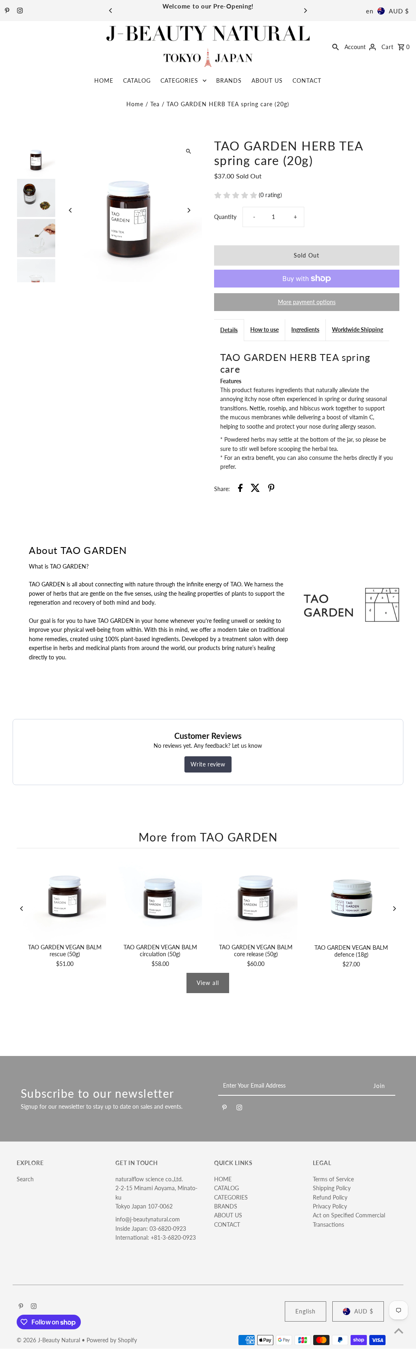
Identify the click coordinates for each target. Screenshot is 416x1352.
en (369, 11)
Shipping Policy (332, 1188)
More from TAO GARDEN (208, 837)
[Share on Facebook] (240, 489)
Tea (155, 104)
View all (208, 982)
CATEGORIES (179, 80)
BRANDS (229, 80)
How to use (264, 329)
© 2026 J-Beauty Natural (49, 1340)
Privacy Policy (330, 1206)
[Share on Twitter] (255, 489)
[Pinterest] (6, 11)
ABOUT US (267, 80)
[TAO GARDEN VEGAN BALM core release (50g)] (255, 898)
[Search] (335, 46)
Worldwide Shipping (357, 329)
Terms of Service (333, 1179)
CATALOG (137, 80)
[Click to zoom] (189, 151)
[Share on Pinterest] (271, 489)
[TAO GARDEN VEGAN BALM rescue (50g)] (64, 898)
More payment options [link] (307, 301)
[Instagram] (19, 11)
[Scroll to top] (399, 1331)
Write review (208, 764)
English (305, 1311)
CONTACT (306, 80)
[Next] (305, 10)
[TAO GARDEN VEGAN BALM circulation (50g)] (160, 898)
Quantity (225, 216)
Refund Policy (330, 1197)
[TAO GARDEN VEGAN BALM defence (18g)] (351, 898)
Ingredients (305, 329)
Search (25, 1179)
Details (229, 329)
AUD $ (399, 11)
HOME (103, 80)
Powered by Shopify (112, 1340)
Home (134, 104)
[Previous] (111, 10)
